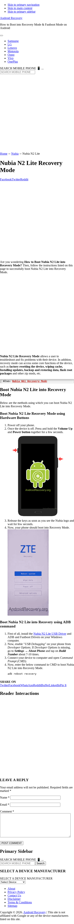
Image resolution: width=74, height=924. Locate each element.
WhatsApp (26, 685)
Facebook (14, 685)
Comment (7, 811)
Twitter (4, 685)
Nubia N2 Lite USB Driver (49, 633)
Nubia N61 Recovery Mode (29, 381)
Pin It (63, 685)
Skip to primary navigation (23, 4)
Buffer (45, 685)
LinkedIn (54, 685)
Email (4, 804)
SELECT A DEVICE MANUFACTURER (26, 878)
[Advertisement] (37, 113)
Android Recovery (11, 18)
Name (4, 797)
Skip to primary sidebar (21, 11)
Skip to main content (20, 8)
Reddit (37, 685)
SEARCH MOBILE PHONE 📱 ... (22, 68)
